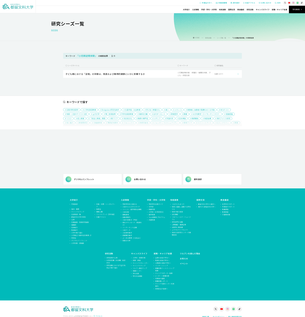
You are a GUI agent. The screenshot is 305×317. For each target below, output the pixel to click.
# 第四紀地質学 (112, 122)
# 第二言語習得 (109, 114)
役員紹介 (74, 227)
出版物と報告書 (177, 227)
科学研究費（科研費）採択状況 (116, 261)
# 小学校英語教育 (89, 109)
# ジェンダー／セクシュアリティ (165, 122)
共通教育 (152, 220)
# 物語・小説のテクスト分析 (76, 114)
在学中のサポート (228, 204)
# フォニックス (128, 122)
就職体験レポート (161, 281)
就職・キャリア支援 (279, 9)
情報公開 (99, 212)
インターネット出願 (129, 227)
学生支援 (136, 273)
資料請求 (236, 3)
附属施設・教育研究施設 (80, 222)
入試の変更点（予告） (130, 220)
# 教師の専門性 (142, 118)
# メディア (156, 118)
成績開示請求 (127, 235)
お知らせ (184, 258)
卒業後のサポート (228, 207)
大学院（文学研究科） (157, 212)
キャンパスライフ (262, 9)
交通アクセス (250, 3)
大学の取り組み (76, 233)
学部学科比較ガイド (156, 204)
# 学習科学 (169, 118)
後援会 (98, 209)
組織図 (73, 225)
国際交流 (231, 9)
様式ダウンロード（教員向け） (132, 223)
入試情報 (195, 9)
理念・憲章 (75, 209)
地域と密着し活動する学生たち (181, 208)
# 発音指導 (207, 118)
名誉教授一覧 (76, 214)
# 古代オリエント (158, 114)
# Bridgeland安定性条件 (109, 109)
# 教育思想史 (83, 122)
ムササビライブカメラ (180, 230)
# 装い (166, 109)
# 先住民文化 (127, 118)
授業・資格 (137, 260)
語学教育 (152, 214)
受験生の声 (126, 240)
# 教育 (235, 122)
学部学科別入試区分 (129, 204)
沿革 (73, 219)
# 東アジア (114, 118)
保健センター (137, 271)
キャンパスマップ (77, 212)
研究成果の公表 (112, 258)
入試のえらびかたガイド (131, 207)
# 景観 (184, 114)
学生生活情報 (137, 276)
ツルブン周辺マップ (140, 268)
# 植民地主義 (142, 114)
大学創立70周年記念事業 (80, 235)
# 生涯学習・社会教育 (132, 109)
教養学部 (152, 209)
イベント (184, 263)
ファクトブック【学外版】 (105, 214)
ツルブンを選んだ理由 (190, 253)
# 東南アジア (187, 122)
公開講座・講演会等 (179, 224)
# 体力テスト (224, 109)
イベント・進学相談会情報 (132, 209)
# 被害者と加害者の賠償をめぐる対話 (200, 109)
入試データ (126, 230)
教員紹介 (74, 230)
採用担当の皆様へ (161, 289)
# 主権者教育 (97, 122)
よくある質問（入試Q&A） (132, 238)
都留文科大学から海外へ (206, 204)
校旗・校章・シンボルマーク (105, 205)
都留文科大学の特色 (78, 217)
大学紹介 (186, 9)
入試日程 (125, 212)
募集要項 (125, 214)
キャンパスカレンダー (141, 263)
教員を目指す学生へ (162, 260)
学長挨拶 (74, 204)
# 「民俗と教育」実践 (97, 118)
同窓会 (73, 238)
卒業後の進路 (160, 278)
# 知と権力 (69, 122)
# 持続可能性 (143, 122)
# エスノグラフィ (222, 122)
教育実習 (225, 212)
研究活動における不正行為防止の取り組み (116, 266)
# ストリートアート (203, 122)
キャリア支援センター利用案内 (164, 285)
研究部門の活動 (177, 222)
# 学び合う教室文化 (152, 109)
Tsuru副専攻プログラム (157, 217)
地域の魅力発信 (177, 212)
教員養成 (240, 9)
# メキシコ (177, 109)
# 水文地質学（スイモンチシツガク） (205, 114)
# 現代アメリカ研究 (222, 118)
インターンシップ (161, 265)
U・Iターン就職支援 (162, 276)
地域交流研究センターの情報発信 (181, 233)
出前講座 (175, 214)
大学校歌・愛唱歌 (77, 243)
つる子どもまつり (178, 204)
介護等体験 (226, 214)
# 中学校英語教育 (126, 114)
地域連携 (222, 9)
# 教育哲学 (174, 114)
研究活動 (250, 9)
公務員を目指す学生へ (163, 263)
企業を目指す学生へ (162, 258)
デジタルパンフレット (84, 179)
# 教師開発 (194, 118)
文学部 (151, 207)
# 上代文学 (95, 114)
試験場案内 (126, 217)
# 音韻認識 (228, 114)
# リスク (68, 118)
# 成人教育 (80, 118)
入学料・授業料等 (139, 258)
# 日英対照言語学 (71, 109)
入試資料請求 (127, 233)
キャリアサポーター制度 (164, 273)
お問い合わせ (266, 3)
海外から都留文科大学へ (206, 207)
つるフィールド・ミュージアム (181, 218)
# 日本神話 (182, 118)
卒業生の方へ (207, 3)
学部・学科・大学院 (209, 9)
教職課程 (225, 209)
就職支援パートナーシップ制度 (164, 269)
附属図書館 (223, 3)
